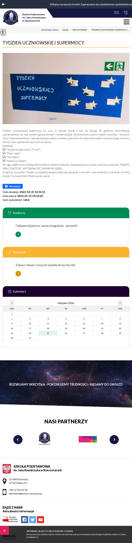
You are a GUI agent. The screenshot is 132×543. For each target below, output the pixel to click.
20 (84, 328)
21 (102, 328)
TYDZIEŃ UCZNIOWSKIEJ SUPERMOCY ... (109, 30)
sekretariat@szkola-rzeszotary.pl (117, 13)
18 (48, 328)
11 (48, 323)
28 (102, 333)
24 (30, 333)
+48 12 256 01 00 (124, 13)
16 (12, 328)
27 (84, 333)
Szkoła (64, 30)
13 (84, 323)
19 (66, 328)
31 (30, 338)
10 (30, 323)
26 (66, 333)
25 (48, 333)
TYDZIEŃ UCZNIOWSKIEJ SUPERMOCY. (44, 42)
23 (12, 333)
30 (12, 338)
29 (120, 333)
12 (66, 323)
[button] (3, 4)
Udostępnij (14, 186)
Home (55, 30)
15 (120, 323)
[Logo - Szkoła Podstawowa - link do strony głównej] (24, 17)
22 (120, 328)
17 (30, 328)
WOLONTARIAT (78, 30)
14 (102, 323)
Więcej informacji (18, 234)
